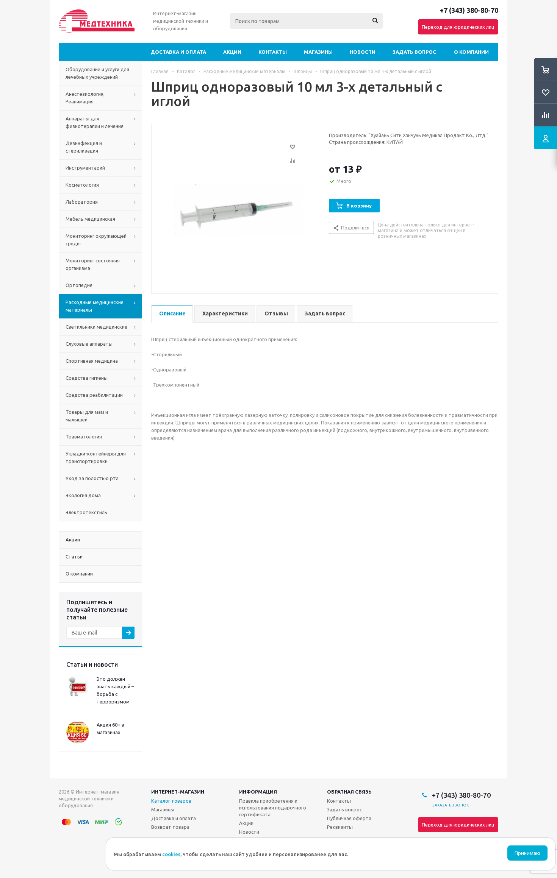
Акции (232, 52)
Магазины (318, 52)
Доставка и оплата (178, 52)
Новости (363, 52)
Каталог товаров (171, 800)
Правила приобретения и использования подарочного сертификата (272, 807)
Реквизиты (340, 827)
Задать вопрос (414, 52)
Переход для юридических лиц (458, 27)
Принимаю (527, 853)
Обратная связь (349, 791)
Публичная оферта (349, 818)
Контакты (272, 52)
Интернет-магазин (177, 791)
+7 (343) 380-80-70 (469, 10)
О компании (471, 52)
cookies (171, 854)
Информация (258, 791)
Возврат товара (170, 827)
